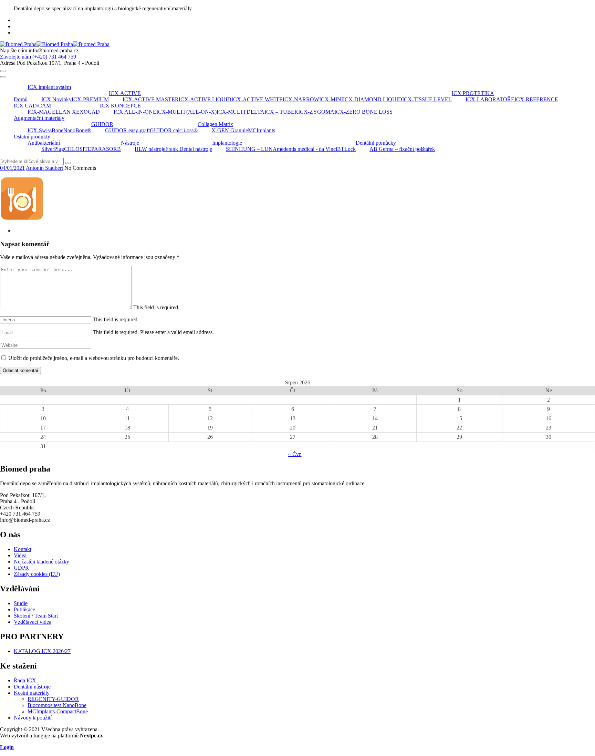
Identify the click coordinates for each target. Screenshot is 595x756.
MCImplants (261, 130)
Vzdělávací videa (32, 622)
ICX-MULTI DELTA (240, 112)
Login (7, 747)
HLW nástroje (150, 149)
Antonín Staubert (44, 168)
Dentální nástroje (32, 687)
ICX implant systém (49, 87)
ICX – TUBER (281, 112)
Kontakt (22, 549)
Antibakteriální (44, 143)
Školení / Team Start (36, 616)
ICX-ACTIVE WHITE (257, 99)
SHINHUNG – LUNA (251, 149)
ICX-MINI (331, 99)
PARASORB (106, 149)
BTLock (346, 149)
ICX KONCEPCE (120, 105)
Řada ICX (25, 680)
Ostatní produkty (32, 136)
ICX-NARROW (301, 99)
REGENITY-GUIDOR (53, 699)
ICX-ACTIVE (125, 93)
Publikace (24, 609)
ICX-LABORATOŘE (490, 99)
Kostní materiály (32, 693)
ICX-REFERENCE (536, 99)
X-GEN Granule (229, 130)
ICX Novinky (56, 99)
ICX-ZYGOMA (316, 112)
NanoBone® (77, 130)
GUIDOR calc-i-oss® (174, 130)
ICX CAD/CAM (32, 105)
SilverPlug (52, 149)
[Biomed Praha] (54, 44)
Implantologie (227, 143)
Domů (21, 99)
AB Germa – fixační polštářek (402, 149)
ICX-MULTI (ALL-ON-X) (186, 112)
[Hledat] (68, 163)
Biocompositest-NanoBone (57, 705)
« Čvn (295, 454)
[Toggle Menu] (3, 77)
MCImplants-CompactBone (58, 711)
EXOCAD (88, 112)
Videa (20, 555)
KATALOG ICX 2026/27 (42, 651)
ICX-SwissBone (45, 130)
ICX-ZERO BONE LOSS (363, 112)
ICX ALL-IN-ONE (135, 112)
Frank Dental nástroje (188, 149)
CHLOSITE (77, 149)
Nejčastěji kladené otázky (41, 562)
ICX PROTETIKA (473, 93)
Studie (21, 603)
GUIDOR (102, 124)
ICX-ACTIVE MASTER (151, 99)
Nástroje (130, 143)
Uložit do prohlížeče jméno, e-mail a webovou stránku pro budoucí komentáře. (93, 358)
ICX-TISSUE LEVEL (427, 99)
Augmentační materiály (39, 118)
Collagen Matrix (215, 124)
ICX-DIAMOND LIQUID (372, 99)
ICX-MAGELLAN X (52, 112)
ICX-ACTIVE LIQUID (205, 99)
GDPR (21, 568)
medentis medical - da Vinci (307, 149)
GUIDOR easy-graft (127, 130)
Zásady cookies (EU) (37, 574)
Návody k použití (33, 718)
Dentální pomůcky (376, 143)
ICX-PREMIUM (90, 99)
